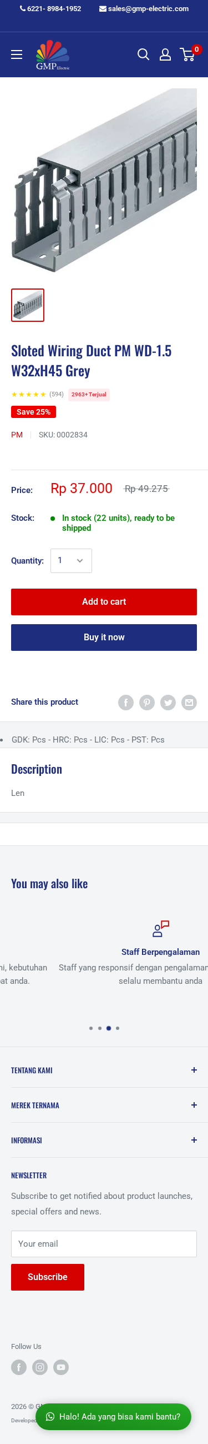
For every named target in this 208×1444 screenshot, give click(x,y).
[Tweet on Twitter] (168, 702)
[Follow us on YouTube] (61, 1367)
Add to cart (104, 601)
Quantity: (27, 561)
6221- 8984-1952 (53, 8)
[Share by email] (189, 702)
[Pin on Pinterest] (147, 702)
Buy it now (104, 637)
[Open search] (144, 54)
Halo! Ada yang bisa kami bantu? (119, 1417)
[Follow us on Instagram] (40, 1367)
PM (17, 434)
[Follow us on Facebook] (19, 1367)
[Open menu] (16, 54)
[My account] (165, 54)
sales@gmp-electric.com (147, 8)
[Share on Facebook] (126, 702)
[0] (188, 54)
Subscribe (48, 1277)
